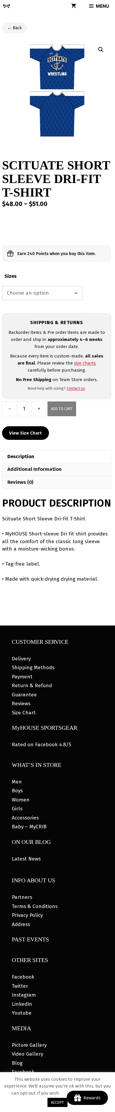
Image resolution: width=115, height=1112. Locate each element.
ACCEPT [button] (57, 1102)
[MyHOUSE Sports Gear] (6, 6)
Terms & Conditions (35, 906)
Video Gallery (27, 1054)
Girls (17, 809)
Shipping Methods (33, 667)
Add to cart (62, 409)
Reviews (21, 703)
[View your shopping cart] (73, 6)
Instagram (24, 995)
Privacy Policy (27, 915)
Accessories (25, 818)
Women (20, 800)
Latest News (26, 859)
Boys (17, 791)
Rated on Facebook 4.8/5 (41, 745)
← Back (14, 27)
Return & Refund (32, 685)
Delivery (21, 659)
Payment (22, 677)
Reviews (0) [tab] (20, 482)
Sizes (10, 276)
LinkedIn (22, 1004)
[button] (101, 49)
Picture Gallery (29, 1045)
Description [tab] (20, 456)
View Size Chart (25, 433)
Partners (22, 897)
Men (17, 782)
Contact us (76, 388)
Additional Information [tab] (34, 469)
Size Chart (24, 713)
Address (21, 924)
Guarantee (24, 695)
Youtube (22, 1013)
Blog (17, 1063)
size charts (85, 363)
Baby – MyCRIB (29, 827)
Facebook (23, 977)
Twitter (20, 986)
